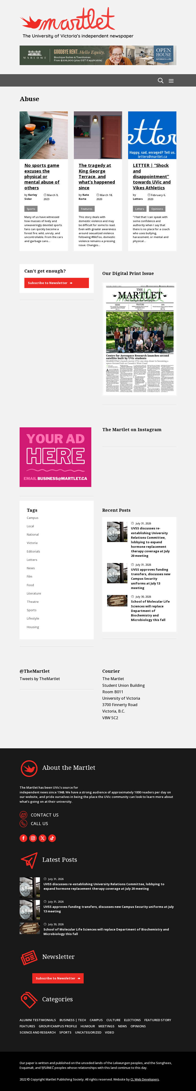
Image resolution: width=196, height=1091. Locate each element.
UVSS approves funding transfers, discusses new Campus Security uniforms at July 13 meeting (150, 578)
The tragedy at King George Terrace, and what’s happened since (97, 176)
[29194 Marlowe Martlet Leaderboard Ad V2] (98, 63)
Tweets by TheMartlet (40, 678)
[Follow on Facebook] (23, 838)
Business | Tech (73, 1020)
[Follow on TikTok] (52, 838)
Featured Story (157, 1020)
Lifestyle (33, 618)
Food (30, 585)
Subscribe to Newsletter (47, 283)
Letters (139, 209)
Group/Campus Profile (58, 1026)
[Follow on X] (42, 838)
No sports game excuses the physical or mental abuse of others (42, 176)
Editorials (33, 551)
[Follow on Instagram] (33, 838)
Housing (33, 627)
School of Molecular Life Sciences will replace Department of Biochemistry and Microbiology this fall (150, 610)
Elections (132, 1020)
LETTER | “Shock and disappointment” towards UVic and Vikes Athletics (152, 176)
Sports (31, 209)
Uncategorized (88, 1032)
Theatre (33, 602)
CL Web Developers (145, 1079)
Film (29, 576)
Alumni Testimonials (38, 1020)
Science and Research (38, 1032)
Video (109, 1032)
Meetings (106, 1026)
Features (86, 209)
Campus (32, 518)
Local (30, 526)
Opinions (157, 209)
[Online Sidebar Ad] (55, 485)
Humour (88, 1026)
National (33, 534)
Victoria (32, 543)
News (31, 568)
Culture (113, 1020)
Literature (34, 593)
